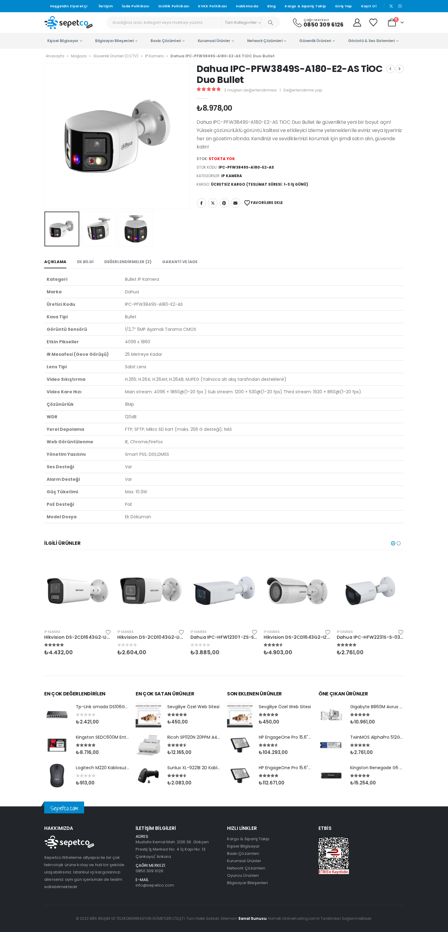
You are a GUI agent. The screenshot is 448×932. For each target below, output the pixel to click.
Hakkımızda (247, 6)
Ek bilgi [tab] (85, 262)
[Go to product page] (77, 590)
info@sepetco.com (155, 885)
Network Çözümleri (265, 40)
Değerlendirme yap (302, 90)
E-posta (235, 203)
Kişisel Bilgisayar (62, 40)
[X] (391, 6)
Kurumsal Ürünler (214, 40)
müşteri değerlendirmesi (250, 90)
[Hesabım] (357, 23)
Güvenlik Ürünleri (315, 40)
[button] (45, 136)
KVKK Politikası (212, 6)
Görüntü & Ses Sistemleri (371, 40)
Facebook (201, 203)
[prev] (390, 69)
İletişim (106, 6)
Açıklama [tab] (55, 262)
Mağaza (79, 56)
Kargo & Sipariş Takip (305, 6)
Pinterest (224, 203)
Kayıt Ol (368, 6)
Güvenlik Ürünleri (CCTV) (115, 56)
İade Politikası (135, 6)
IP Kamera (154, 56)
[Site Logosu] (68, 22)
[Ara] (270, 22)
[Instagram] (400, 6)
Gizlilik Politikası (173, 6)
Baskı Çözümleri (166, 40)
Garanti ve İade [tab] (179, 262)
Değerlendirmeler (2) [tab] (127, 262)
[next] (399, 69)
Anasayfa (55, 56)
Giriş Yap (343, 6)
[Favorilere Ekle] (108, 631)
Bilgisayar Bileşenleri (114, 40)
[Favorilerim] (374, 23)
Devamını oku (101, 567)
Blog (271, 6)
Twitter (213, 203)
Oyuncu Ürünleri (243, 875)
